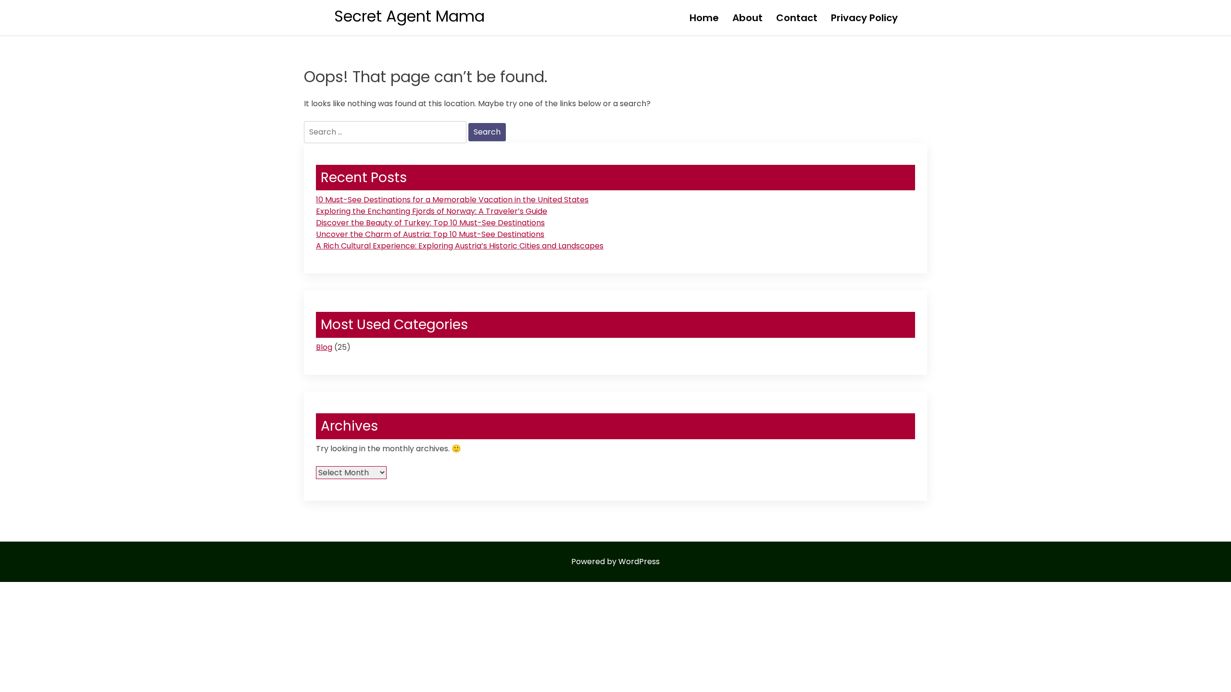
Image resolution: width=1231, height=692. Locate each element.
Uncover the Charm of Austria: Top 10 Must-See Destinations (430, 234)
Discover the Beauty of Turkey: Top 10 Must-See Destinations (430, 222)
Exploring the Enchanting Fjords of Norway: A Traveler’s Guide (431, 211)
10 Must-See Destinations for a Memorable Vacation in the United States (452, 199)
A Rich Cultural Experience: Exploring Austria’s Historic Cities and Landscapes (459, 245)
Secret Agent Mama (409, 16)
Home (704, 18)
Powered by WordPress (615, 561)
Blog (324, 347)
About (747, 18)
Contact (796, 18)
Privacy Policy (864, 18)
